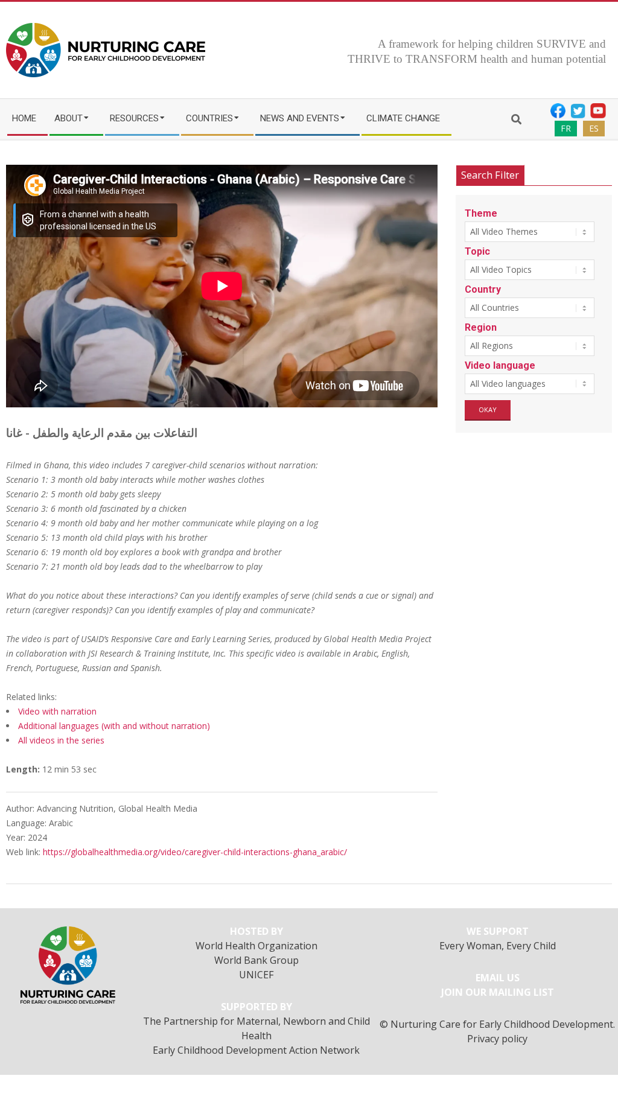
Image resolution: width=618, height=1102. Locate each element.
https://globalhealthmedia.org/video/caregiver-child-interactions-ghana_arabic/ (195, 852)
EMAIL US (498, 977)
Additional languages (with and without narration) (114, 725)
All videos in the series (61, 740)
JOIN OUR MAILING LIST (497, 992)
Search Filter (490, 175)
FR (566, 128)
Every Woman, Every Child (497, 945)
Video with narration (57, 711)
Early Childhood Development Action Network (256, 1050)
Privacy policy (497, 1038)
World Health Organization (256, 945)
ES (594, 128)
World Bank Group (256, 960)
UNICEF (256, 974)
